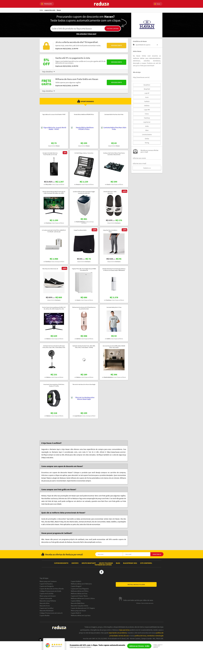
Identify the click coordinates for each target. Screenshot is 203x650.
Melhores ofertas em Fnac (79, 593)
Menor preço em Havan (78, 611)
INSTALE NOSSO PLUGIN (136, 584)
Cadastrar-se (147, 168)
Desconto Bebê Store (77, 603)
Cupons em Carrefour (46, 608)
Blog (118, 563)
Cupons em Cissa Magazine (80, 589)
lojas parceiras (124, 630)
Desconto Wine (44, 603)
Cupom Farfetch (76, 581)
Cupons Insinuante (46, 598)
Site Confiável (146, 563)
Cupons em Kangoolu (47, 586)
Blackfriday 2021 (130, 563)
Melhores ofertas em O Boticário (81, 584)
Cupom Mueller (45, 615)
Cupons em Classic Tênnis (79, 596)
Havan (59, 10)
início (41, 10)
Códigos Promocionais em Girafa (50, 591)
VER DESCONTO (116, 45)
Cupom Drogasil (76, 586)
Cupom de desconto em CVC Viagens (83, 608)
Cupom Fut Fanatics (46, 584)
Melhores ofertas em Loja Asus (80, 615)
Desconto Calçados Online (79, 606)
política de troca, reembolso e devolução (149, 636)
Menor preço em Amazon (48, 596)
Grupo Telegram (106, 563)
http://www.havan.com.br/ (141, 77)
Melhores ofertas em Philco (79, 591)
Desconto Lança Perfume (48, 601)
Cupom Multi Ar (76, 613)
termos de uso (124, 636)
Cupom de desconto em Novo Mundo (52, 589)
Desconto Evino (45, 606)
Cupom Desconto (61, 563)
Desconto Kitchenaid (46, 611)
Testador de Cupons (103, 565)
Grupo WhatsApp (89, 563)
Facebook (101, 572)
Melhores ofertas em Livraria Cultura (83, 598)
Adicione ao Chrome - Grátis (139, 646)
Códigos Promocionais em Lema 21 (51, 613)
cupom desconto (49, 10)
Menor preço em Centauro (48, 581)
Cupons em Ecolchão (46, 593)
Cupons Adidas (76, 601)
